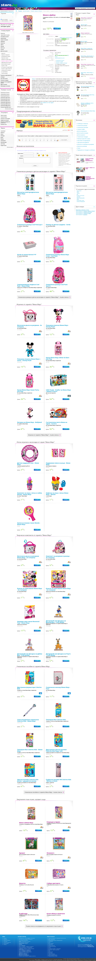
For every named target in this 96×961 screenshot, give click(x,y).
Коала (49, 947)
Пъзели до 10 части (5, 92)
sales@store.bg (90, 945)
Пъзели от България (5, 118)
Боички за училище (82, 146)
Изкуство (3, 33)
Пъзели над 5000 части (6, 107)
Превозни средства (5, 54)
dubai (78, 199)
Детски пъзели (26, 11)
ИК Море (2, 135)
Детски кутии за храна (82, 133)
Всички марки (10, 147)
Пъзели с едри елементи (6, 68)
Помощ (5, 944)
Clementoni (3, 140)
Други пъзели (4, 84)
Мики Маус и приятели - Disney (82, 209)
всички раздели (5, 19)
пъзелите (84, 186)
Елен (49, 950)
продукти (23, 943)
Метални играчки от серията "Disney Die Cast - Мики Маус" (84, 82)
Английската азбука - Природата (54, 948)
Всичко (25, 950)
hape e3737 (79, 190)
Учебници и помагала (82, 123)
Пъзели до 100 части (5, 97)
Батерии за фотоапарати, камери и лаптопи (27, 956)
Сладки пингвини (51, 953)
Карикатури (3, 38)
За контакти (93, 0)
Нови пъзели (4, 115)
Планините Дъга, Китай (52, 956)
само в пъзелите (5, 20)
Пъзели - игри (4, 65)
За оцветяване (4, 71)
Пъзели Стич (4, 124)
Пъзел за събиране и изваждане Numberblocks (57, 938)
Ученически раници (82, 125)
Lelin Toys (3, 143)
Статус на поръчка (7, 942)
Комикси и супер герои (6, 59)
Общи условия (82, 958)
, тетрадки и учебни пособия (26, 948)
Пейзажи (3, 41)
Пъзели (4, 8)
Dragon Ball (50, 944)
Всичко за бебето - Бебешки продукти (26, 946)
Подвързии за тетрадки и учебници (86, 150)
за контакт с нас (88, 944)
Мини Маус (50, 952)
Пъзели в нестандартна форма (6, 82)
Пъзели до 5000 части (5, 105)
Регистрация (6, 943)
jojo (77, 194)
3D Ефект (3, 77)
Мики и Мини (50, 943)
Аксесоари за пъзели (5, 86)
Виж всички (92, 78)
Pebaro (2, 139)
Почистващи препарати (23, 940)
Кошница (5, 941)
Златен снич (50, 951)
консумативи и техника (24, 941)
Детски (22, 945)
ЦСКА (78, 192)
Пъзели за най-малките (6, 75)
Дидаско (2, 132)
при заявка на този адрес (47, 102)
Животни (3, 43)
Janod (2, 137)
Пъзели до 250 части (5, 99)
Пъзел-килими (4, 73)
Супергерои (50, 941)
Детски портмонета (82, 131)
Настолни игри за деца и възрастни (25, 939)
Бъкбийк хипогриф (52, 946)
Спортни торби (81, 129)
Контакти (5, 939)
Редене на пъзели (5, 120)
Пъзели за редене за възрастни (5, 122)
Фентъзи (3, 47)
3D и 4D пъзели (4, 78)
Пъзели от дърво (59, 61)
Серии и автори (4, 39)
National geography (80, 198)
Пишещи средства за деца (83, 138)
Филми (2, 46)
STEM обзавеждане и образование (25, 947)
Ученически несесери (82, 127)
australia (78, 196)
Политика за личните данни (91, 958)
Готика (2, 49)
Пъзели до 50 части (60, 60)
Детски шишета (81, 135)
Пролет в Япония (51, 945)
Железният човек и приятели (53, 949)
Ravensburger (4, 142)
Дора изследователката (52, 954)
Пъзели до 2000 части (5, 103)
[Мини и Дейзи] (28, 23)
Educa (56, 56)
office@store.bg (91, 946)
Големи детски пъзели (6, 70)
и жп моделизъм (25, 949)
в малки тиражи (25, 951)
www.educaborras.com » (60, 58)
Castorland (3, 131)
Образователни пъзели (6, 62)
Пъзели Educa (4, 117)
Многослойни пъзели (5, 64)
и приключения (24, 952)
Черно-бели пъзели (5, 35)
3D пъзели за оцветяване (6, 67)
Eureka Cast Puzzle (80, 195)
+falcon (78, 193)
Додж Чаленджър (51, 939)
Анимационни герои (5, 56)
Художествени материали (24, 942)
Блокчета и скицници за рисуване (85, 144)
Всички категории (9, 108)
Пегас (49, 942)
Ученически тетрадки (82, 136)
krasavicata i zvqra (80, 200)
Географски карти (5, 36)
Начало (5, 938)
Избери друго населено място (66, 37)
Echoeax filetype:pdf (81, 201)
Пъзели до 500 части (5, 100)
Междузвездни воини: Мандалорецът (55, 940)
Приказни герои (4, 58)
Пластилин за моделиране (83, 140)
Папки (78, 148)
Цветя (2, 44)
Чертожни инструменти (83, 142)
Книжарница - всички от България (27, 938)
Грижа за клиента (85, 0)
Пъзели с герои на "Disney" (36, 11)
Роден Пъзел (3, 145)
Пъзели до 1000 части (5, 102)
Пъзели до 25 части (5, 94)
